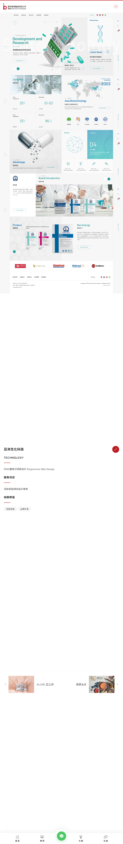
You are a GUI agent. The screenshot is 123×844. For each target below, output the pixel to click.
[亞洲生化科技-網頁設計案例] (115, 449)
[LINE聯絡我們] (61, 836)
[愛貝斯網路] (14, 6)
